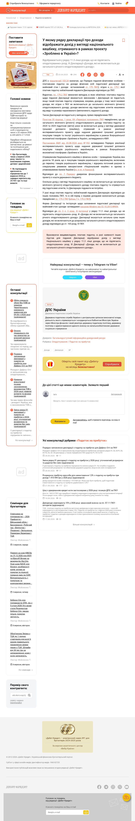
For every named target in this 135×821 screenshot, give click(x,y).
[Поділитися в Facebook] (82, 75)
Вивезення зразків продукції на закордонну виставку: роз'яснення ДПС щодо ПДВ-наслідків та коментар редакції (21, 112)
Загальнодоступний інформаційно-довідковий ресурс (78, 338)
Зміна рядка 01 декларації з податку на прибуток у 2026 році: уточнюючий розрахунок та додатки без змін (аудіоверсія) (22, 418)
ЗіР (69, 350)
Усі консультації (23, 440)
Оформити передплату (50, 3)
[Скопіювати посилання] (89, 75)
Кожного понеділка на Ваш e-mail (21, 218)
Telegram (72, 277)
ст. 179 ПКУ (92, 87)
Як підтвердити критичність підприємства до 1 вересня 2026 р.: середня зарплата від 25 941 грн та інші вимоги (20, 176)
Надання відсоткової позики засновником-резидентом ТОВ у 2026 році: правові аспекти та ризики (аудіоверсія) (23, 387)
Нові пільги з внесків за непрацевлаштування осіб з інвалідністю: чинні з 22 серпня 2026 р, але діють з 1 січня (21, 129)
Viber (95, 277)
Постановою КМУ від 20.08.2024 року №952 (66, 143)
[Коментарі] (102, 75)
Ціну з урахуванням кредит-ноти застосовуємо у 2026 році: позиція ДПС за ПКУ (80, 490)
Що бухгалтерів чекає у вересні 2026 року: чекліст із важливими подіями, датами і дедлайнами (20, 159)
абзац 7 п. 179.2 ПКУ (80, 199)
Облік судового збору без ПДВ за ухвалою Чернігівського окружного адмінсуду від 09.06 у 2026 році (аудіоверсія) (22, 308)
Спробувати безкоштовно (22, 3)
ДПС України (55, 310)
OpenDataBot (16, 703)
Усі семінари (25, 670)
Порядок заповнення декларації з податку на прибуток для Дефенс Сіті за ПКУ (80, 448)
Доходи (47, 350)
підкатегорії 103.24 (59, 81)
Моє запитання (18, 53)
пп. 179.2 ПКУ (60, 95)
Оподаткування (26, 18)
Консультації (18, 10)
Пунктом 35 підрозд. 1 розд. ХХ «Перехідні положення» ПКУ (73, 119)
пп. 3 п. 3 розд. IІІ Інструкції (72, 211)
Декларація (59, 350)
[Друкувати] (96, 75)
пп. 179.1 (114, 87)
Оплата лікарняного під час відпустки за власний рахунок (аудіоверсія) (22, 335)
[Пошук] (29, 695)
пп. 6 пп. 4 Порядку (83, 169)
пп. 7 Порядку (67, 174)
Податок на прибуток (43, 18)
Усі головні (25, 188)
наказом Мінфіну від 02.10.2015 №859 (99, 206)
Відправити (60, 421)
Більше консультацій (83, 524)
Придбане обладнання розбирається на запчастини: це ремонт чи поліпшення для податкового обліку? (21, 145)
